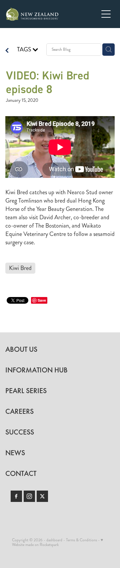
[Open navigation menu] (106, 14)
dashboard (54, 540)
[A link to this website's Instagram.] (29, 496)
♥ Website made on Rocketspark (57, 542)
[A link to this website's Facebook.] (16, 496)
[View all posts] (7, 51)
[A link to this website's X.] (42, 496)
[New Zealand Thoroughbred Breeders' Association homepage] (52, 14)
